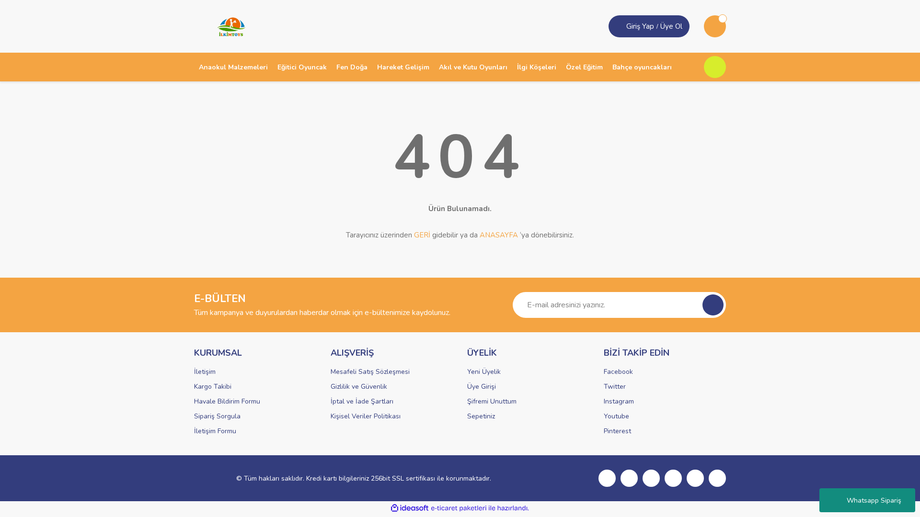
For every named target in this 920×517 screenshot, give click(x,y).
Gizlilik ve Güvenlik (359, 386)
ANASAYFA (499, 235)
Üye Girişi (481, 386)
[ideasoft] (410, 508)
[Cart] (715, 26)
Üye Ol (671, 26)
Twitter (615, 386)
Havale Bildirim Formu (227, 401)
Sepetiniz (481, 416)
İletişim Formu (215, 431)
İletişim (205, 371)
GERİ (422, 235)
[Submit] (713, 304)
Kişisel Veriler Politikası (366, 416)
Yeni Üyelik (484, 371)
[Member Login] (618, 26)
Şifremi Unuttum (492, 401)
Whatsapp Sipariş (874, 500)
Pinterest (617, 431)
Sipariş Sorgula (217, 416)
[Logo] (228, 26)
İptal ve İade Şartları (362, 401)
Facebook (618, 371)
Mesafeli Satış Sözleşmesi (370, 371)
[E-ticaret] (459, 508)
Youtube (616, 416)
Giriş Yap (640, 26)
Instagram (619, 401)
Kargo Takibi (212, 386)
